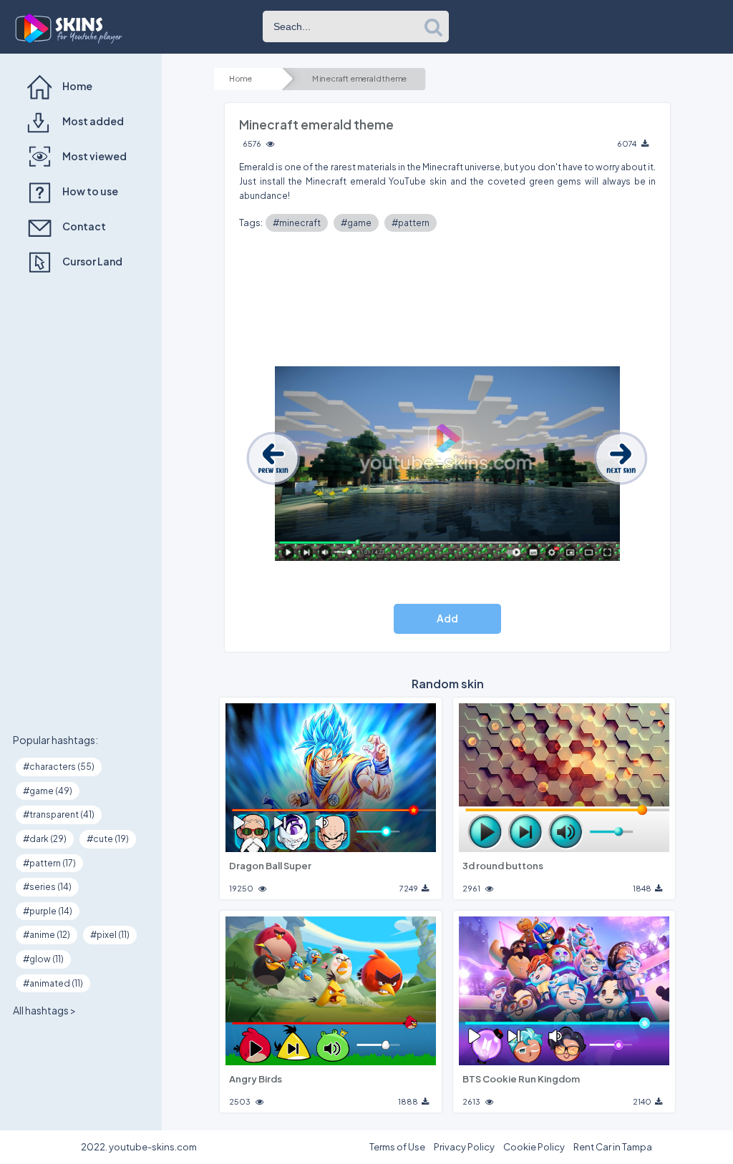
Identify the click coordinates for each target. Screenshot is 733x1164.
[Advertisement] (81, 504)
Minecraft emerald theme (359, 79)
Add (447, 618)
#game (356, 222)
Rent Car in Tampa (612, 1147)
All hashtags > (44, 1010)
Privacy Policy (464, 1147)
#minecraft (297, 222)
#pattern (410, 222)
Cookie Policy (534, 1147)
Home (240, 79)
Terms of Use (397, 1147)
